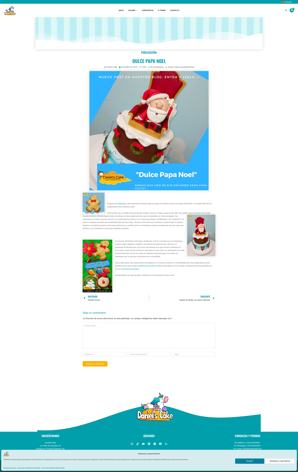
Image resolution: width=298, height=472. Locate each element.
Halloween (121, 204)
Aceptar (249, 461)
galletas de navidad (147, 266)
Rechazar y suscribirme (280, 461)
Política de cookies (9, 468)
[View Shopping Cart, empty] (292, 10)
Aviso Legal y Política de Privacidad (28, 468)
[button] (136, 10)
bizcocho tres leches (130, 269)
